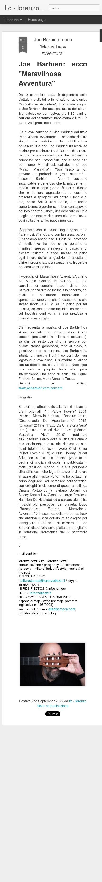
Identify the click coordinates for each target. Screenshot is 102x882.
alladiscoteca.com (61, 609)
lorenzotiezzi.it (40, 592)
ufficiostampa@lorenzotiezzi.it (42, 580)
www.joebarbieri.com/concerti (40, 387)
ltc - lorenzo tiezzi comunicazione (62, 703)
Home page (37, 19)
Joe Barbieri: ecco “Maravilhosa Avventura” (53, 46)
